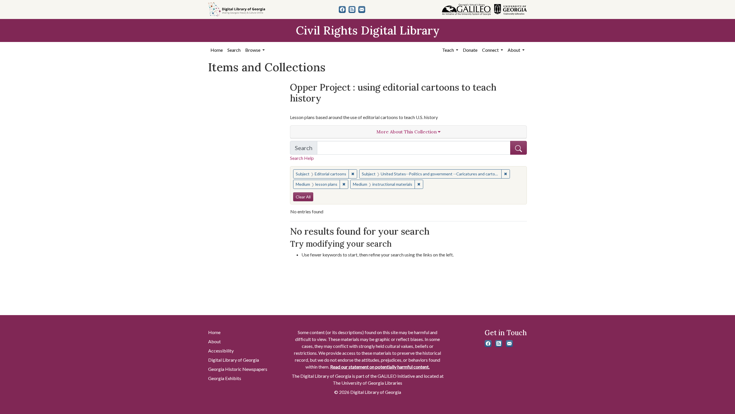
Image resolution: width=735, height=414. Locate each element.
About (214, 341)
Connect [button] (491, 50)
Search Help (302, 158)
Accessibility (221, 350)
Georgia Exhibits (224, 378)
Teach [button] (448, 50)
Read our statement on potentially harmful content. (380, 366)
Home (216, 50)
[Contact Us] (361, 9)
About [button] (514, 50)
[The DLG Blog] (352, 9)
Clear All (303, 196)
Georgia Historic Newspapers (237, 369)
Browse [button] (253, 50)
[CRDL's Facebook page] (342, 9)
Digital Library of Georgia (233, 360)
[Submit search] (518, 148)
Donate (470, 50)
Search (234, 50)
